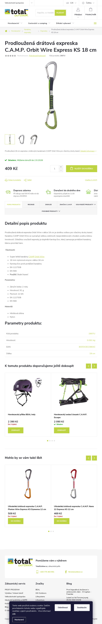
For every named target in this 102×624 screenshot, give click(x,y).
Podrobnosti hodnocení (37, 56)
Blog (6, 607)
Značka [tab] (66, 205)
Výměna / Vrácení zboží (14, 593)
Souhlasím (82, 607)
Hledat (60, 12)
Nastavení (19, 619)
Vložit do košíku (83, 168)
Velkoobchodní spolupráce (14, 3)
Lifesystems (40, 596)
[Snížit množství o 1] (61, 170)
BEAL (38, 590)
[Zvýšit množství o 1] (61, 167)
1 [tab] (47, 440)
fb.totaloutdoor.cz (75, 572)
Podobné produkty (50, 211)
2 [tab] (50, 440)
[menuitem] (15, 23)
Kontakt (8, 603)
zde (13, 613)
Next (94, 366)
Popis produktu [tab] (13, 205)
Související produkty (84, 205)
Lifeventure (40, 600)
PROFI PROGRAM (12, 590)
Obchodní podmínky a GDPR (16, 600)
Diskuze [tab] (48, 205)
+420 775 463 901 (47, 572)
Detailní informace (87, 151)
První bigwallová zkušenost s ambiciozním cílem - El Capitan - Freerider (78, 592)
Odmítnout (63, 607)
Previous (88, 366)
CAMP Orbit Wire (36, 256)
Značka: (91, 180)
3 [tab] (52, 440)
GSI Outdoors (41, 593)
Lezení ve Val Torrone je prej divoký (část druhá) (77, 598)
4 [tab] (54, 440)
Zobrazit (15, 430)
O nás (7, 610)
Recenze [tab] (31, 205)
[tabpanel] (28, 404)
